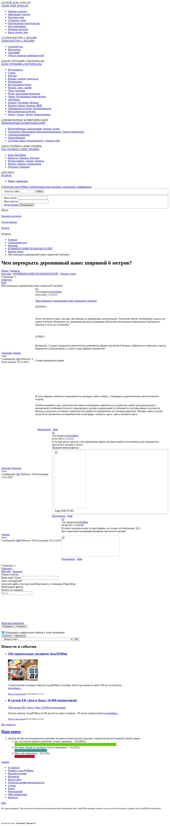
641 (18, 474)
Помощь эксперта (18, 29)
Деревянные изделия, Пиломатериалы (29, 108)
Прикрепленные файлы (65, 447)
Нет (60, 291)
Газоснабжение (16, 137)
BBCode (6, 571)
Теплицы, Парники (19, 166)
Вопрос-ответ (15, 251)
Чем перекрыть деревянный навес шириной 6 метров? (66, 300)
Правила (17, 571)
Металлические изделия (21, 111)
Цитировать (44, 429)
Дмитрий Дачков (11, 353)
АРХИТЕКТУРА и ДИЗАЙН (17, 40)
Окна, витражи (16, 90)
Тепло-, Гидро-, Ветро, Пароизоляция (29, 114)
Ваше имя (7, 577)
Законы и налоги (17, 11)
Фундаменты (15, 69)
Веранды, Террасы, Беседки (23, 157)
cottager (5, 534)
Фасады (12, 75)
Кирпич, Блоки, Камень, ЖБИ (25, 105)
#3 (63, 519)
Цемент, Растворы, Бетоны (23, 102)
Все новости (8, 724)
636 (18, 359)
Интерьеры (14, 49)
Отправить (8, 626)
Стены (11, 72)
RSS (3, 282)
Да (54, 291)
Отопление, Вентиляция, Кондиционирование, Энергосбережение (46, 131)
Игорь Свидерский (16, 694)
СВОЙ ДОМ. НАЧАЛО (14, 5)
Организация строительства (24, 23)
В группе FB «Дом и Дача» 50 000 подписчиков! (42, 700)
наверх (5, 762)
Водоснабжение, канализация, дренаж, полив (34, 128)
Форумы (13, 245)
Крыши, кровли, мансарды (23, 78)
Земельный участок (19, 14)
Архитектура (15, 46)
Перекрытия (15, 81)
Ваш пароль (10, 201)
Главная (12, 239)
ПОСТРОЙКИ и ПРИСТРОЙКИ (20, 149)
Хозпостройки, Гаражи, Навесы (26, 160)
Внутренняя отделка (19, 84)
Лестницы (14, 99)
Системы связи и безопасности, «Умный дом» (34, 140)
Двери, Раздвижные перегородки (27, 96)
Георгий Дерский (11, 468)
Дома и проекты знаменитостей (26, 55)
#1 (36, 288)
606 (18, 540)
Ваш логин (10, 197)
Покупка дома (16, 17)
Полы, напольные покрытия (24, 93)
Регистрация (11, 204)
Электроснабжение (19, 134)
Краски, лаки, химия (19, 87)
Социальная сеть (17, 242)
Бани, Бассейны (17, 154)
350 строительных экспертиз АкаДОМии (37, 653)
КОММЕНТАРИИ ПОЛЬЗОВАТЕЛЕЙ (30, 248)
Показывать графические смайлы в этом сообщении (35, 632)
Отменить (21, 626)
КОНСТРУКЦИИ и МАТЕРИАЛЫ (21, 64)
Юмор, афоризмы (18, 181)
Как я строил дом (18, 32)
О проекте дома (17, 20)
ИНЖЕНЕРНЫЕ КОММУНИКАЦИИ (23, 123)
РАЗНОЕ (6, 175)
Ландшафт (14, 52)
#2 (53, 432)
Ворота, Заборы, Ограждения (24, 163)
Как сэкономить (17, 26)
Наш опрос (11, 731)
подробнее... (15, 688)
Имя (55, 429)
